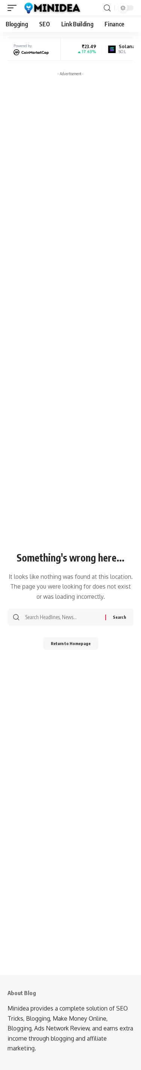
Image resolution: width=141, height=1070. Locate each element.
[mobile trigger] (14, 8)
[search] (107, 8)
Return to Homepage (71, 643)
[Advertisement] (70, 150)
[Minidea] (51, 8)
